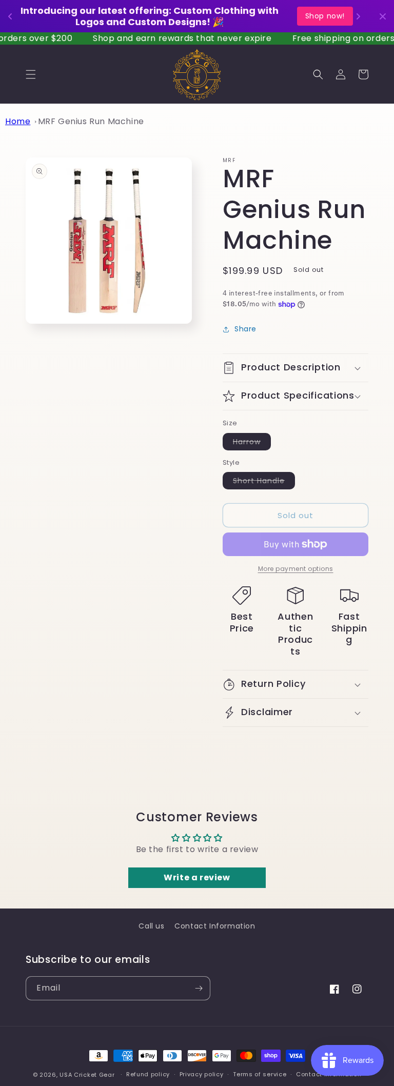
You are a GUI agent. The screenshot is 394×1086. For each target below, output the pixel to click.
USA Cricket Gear (87, 1075)
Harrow (252, 443)
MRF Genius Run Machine (91, 121)
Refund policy (148, 1074)
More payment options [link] (295, 568)
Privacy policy (202, 1074)
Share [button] (245, 329)
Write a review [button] (197, 877)
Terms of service (259, 1074)
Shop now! (325, 16)
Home (17, 121)
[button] (30, 74)
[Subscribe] (198, 988)
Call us (151, 926)
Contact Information (214, 926)
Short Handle (264, 482)
